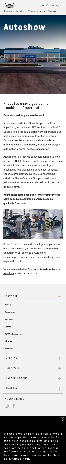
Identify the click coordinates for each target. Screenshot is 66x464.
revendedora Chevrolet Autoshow (32, 269)
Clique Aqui (20, 458)
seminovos (30, 144)
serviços (55, 144)
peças (30, 149)
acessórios (42, 149)
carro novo (13, 186)
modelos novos (12, 144)
